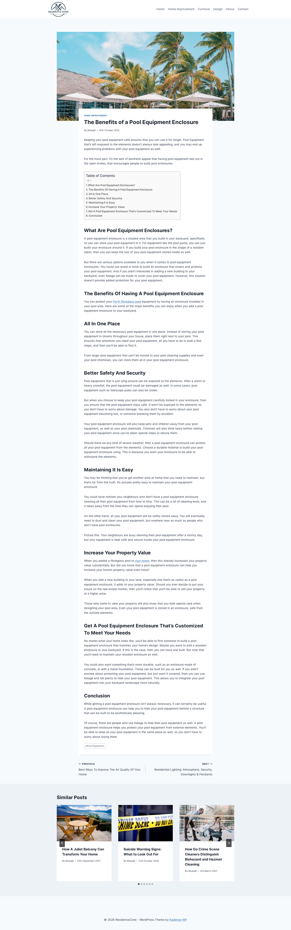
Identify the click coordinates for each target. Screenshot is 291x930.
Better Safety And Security (105, 198)
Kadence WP (178, 919)
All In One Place (98, 194)
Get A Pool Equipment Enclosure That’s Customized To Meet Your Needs (132, 211)
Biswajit (91, 130)
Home (160, 9)
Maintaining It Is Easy (102, 202)
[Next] (229, 843)
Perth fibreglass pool (127, 301)
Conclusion (95, 215)
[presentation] (84, 823)
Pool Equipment (95, 746)
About (230, 9)
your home (142, 560)
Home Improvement (181, 9)
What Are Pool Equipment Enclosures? (111, 185)
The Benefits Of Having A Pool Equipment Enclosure (120, 189)
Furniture (204, 9)
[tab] (139, 884)
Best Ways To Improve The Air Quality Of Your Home (109, 769)
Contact (243, 9)
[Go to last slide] (62, 843)
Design (218, 9)
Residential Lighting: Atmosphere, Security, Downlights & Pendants (183, 769)
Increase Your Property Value (107, 207)
